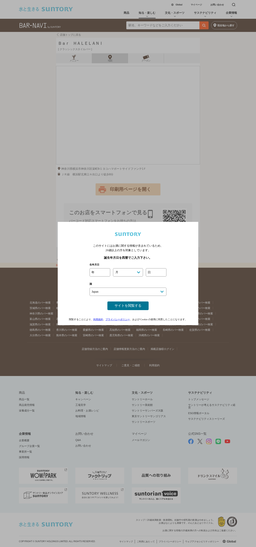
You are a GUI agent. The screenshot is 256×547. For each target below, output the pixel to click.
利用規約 (98, 319)
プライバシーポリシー (118, 319)
